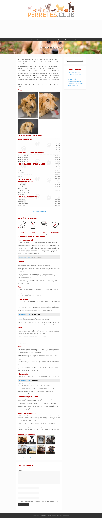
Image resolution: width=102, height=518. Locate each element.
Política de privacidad (66, 515)
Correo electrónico (22, 491)
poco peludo (36, 457)
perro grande (32, 457)
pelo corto (28, 457)
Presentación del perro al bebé (74, 72)
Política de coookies (54, 515)
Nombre (20, 485)
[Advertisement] (51, 29)
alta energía (22, 457)
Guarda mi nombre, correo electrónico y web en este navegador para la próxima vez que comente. (38, 501)
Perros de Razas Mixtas (24, 455)
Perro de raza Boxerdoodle (73, 85)
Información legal (60, 515)
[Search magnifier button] (83, 60)
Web (19, 496)
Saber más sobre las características (39, 211)
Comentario (20, 470)
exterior (26, 457)
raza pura (40, 457)
